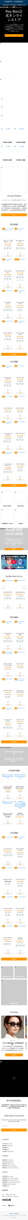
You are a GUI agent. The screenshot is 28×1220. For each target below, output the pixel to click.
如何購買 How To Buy (7, 1176)
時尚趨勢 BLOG (6, 1149)
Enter (14, 35)
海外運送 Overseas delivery (9, 1184)
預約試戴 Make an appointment (10, 1180)
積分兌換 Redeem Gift (7, 1162)
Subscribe (14, 1130)
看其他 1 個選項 (20, 280)
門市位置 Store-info (7, 1143)
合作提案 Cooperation (8, 1151)
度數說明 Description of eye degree (11, 1182)
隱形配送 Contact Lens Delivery (10, 1167)
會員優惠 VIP (5, 1147)
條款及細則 (16, 1213)
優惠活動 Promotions (7, 1160)
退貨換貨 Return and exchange (10, 1178)
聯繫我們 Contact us (7, 1145)
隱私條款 (11, 1213)
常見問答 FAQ (5, 1186)
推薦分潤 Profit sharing (8, 1164)
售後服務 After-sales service (9, 1166)
